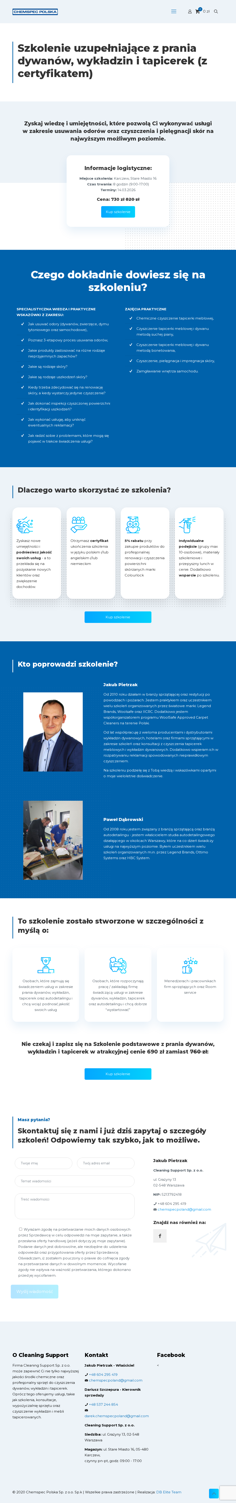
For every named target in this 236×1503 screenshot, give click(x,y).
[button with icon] (160, 1236)
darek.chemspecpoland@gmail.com (117, 1416)
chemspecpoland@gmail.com (184, 1209)
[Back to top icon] (214, 1493)
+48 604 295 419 (172, 1203)
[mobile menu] (174, 11)
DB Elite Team (168, 1492)
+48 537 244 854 (103, 1404)
